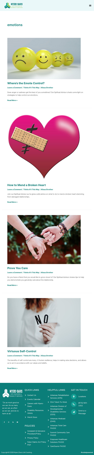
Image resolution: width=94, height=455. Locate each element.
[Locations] (73, 396)
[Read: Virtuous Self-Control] (44, 322)
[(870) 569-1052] (73, 404)
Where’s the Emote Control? (25, 83)
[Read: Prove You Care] (44, 239)
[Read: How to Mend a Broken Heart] (44, 147)
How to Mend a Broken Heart (26, 185)
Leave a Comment (14, 88)
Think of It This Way (31, 88)
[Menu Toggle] (90, 5)
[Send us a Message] (73, 412)
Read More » (12, 100)
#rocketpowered (87, 452)
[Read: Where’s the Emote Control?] (44, 58)
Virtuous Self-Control (21, 351)
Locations (82, 396)
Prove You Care (17, 268)
